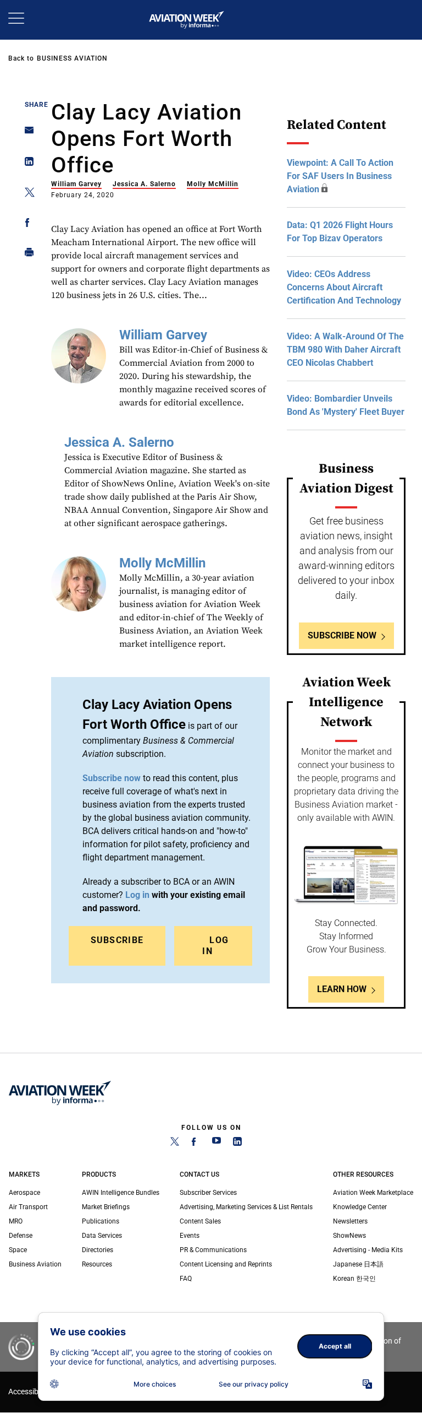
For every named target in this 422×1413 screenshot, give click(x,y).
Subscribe (117, 940)
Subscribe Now (342, 635)
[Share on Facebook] (26, 224)
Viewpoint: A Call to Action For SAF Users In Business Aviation (340, 176)
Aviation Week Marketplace (373, 1193)
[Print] (26, 255)
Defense (20, 1235)
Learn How (342, 989)
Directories (97, 1250)
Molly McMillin (212, 184)
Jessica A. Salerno (144, 184)
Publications (100, 1221)
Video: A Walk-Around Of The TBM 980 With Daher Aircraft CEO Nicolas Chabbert (345, 349)
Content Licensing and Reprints (226, 1264)
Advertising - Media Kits (368, 1250)
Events (189, 1235)
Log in (213, 945)
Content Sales (200, 1221)
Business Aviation (72, 58)
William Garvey (76, 184)
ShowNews (349, 1235)
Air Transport (28, 1207)
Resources (97, 1264)
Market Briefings (106, 1207)
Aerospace (24, 1193)
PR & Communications (213, 1250)
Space (18, 1250)
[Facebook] (195, 1143)
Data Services (102, 1235)
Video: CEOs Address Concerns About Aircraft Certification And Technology (344, 287)
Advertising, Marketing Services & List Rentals (246, 1207)
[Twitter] (174, 1143)
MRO (16, 1221)
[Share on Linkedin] (26, 164)
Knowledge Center (360, 1207)
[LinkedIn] (237, 1143)
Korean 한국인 (354, 1278)
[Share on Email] (26, 133)
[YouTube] (216, 1143)
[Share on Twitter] (26, 194)
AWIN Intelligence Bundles (120, 1193)
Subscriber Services (208, 1193)
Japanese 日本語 (358, 1264)
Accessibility (29, 1391)
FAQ (186, 1278)
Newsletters (350, 1221)
